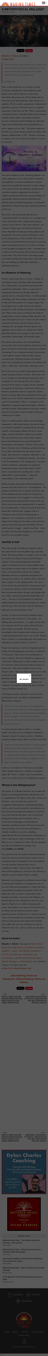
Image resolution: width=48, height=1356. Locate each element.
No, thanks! (24, 679)
